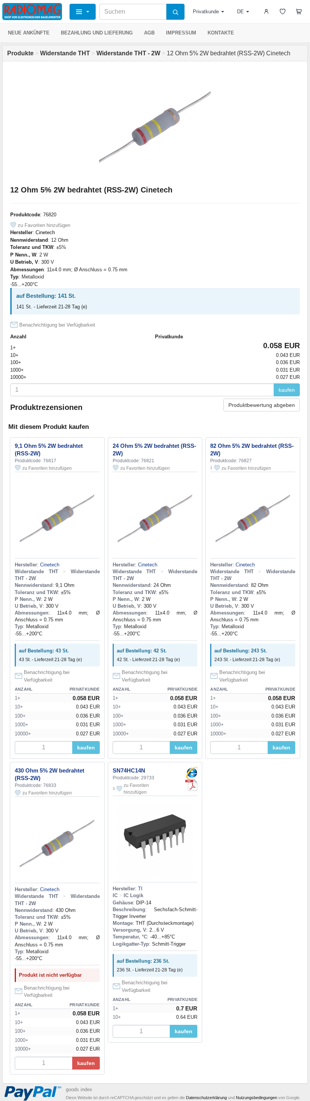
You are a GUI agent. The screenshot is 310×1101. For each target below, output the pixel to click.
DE (240, 11)
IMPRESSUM (181, 33)
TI (140, 888)
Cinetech (45, 232)
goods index (79, 1089)
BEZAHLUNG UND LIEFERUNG (97, 33)
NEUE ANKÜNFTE (29, 33)
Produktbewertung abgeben (261, 405)
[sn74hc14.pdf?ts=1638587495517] (191, 785)
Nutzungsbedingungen (256, 1097)
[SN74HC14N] (191, 773)
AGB (149, 33)
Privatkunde (206, 11)
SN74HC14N (129, 770)
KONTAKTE (221, 33)
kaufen (287, 390)
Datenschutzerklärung (206, 1097)
